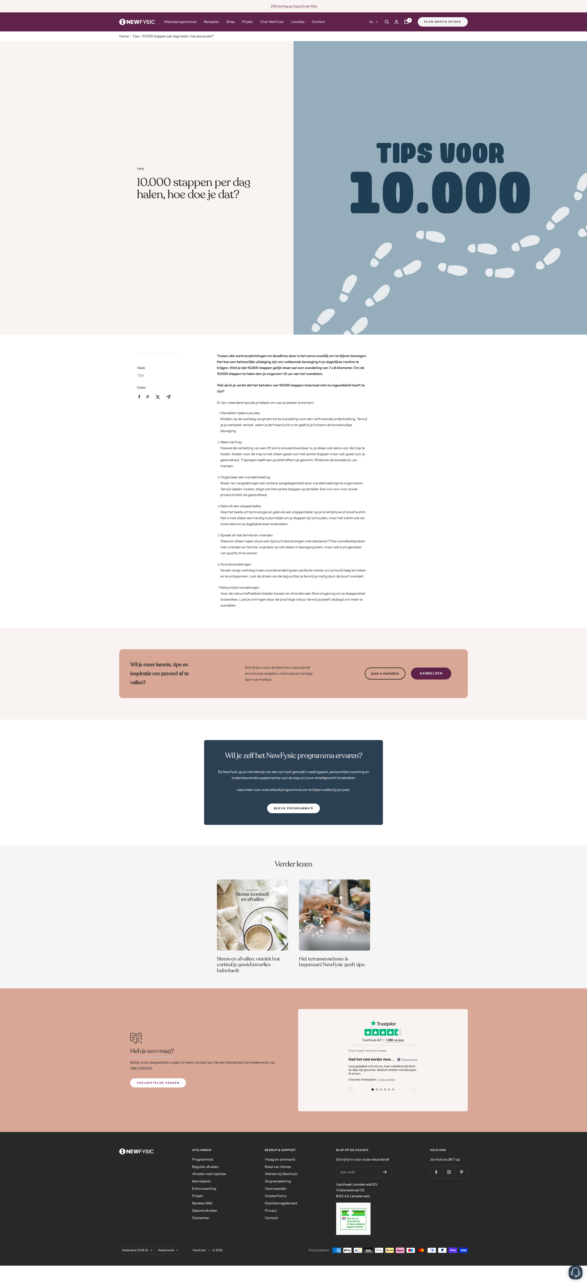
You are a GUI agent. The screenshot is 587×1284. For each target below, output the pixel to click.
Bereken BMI (202, 1203)
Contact (318, 21)
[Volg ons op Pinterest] (461, 1172)
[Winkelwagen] (406, 22)
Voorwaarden (275, 1188)
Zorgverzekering (278, 1181)
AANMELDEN (431, 673)
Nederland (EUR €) (135, 1250)
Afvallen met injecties (209, 1174)
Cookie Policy (276, 1196)
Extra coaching (204, 1188)
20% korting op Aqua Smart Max (294, 6)
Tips (135, 36)
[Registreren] (385, 1172)
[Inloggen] (396, 22)
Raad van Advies (278, 1167)
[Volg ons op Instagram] (449, 1172)
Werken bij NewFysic (281, 1174)
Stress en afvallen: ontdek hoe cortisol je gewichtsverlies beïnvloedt (248, 964)
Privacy (271, 1210)
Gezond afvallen (204, 1210)
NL (371, 22)
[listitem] (139, 397)
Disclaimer (200, 1218)
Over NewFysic (272, 21)
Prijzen (247, 21)
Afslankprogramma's (180, 21)
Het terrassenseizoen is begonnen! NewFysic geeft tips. (332, 961)
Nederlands (166, 1250)
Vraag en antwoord (280, 1159)
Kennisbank (201, 1181)
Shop (230, 21)
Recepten (211, 21)
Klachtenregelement (281, 1203)
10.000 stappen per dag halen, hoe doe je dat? (178, 36)
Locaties (298, 21)
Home (124, 36)
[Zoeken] (387, 22)
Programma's (202, 1159)
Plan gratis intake (442, 21)
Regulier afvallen (205, 1167)
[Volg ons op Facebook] (436, 1172)
